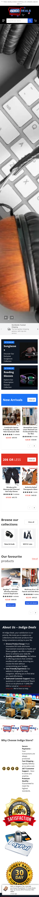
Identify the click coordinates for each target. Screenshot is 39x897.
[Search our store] (30, 20)
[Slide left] (6, 317)
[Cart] (35, 21)
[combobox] (19, 20)
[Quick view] (17, 425)
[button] (3, 21)
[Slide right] (12, 317)
